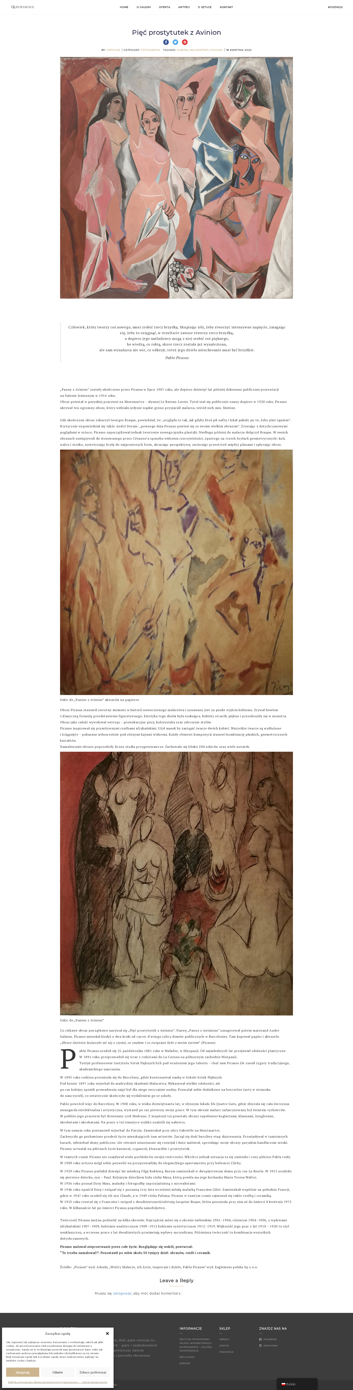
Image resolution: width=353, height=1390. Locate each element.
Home (124, 7)
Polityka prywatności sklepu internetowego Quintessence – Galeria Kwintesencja (57, 1382)
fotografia (150, 49)
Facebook (270, 1339)
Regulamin (187, 1357)
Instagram (270, 1345)
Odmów (58, 1372)
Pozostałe (226, 1352)
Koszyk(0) (335, 7)
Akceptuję (23, 1372)
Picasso (216, 49)
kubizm (182, 49)
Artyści (184, 7)
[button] (107, 1333)
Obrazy (224, 1339)
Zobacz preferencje (92, 1372)
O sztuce (205, 7)
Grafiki (224, 1345)
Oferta (164, 7)
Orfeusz (113, 49)
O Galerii (144, 7)
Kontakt (226, 7)
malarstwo (199, 49)
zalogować (122, 1293)
